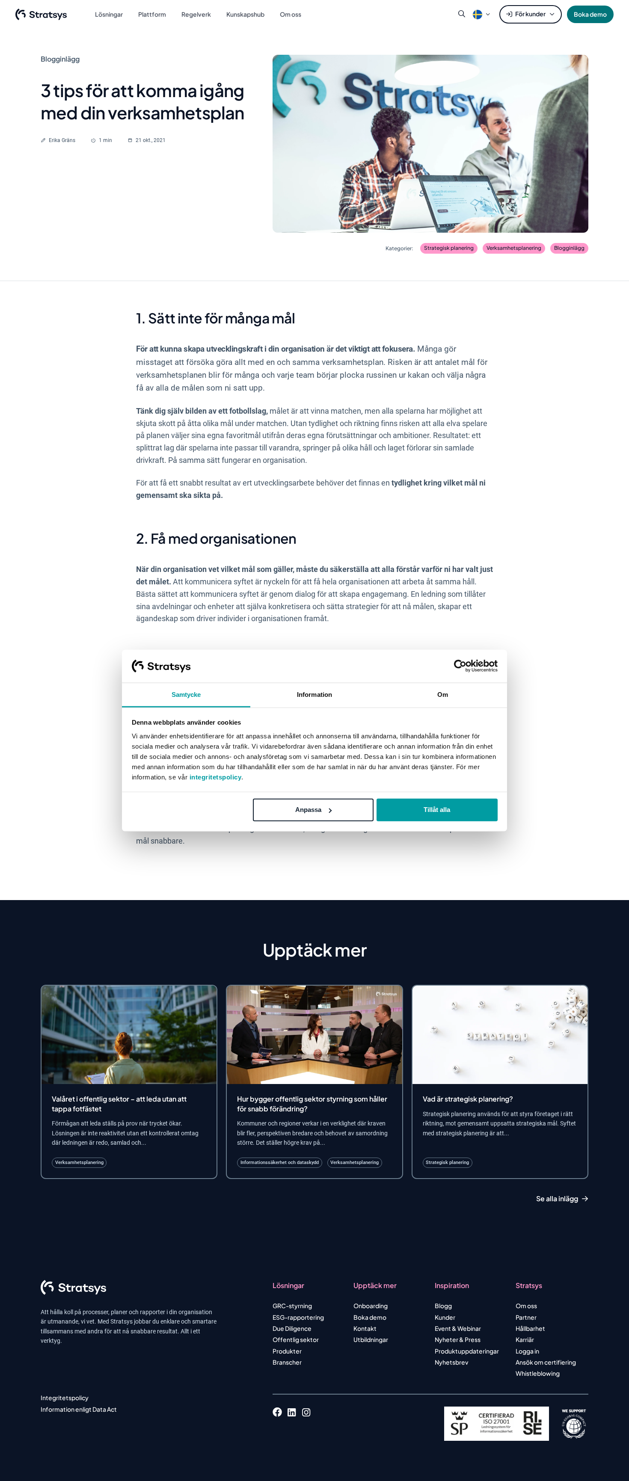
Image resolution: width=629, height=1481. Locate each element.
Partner (526, 1317)
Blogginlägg (569, 248)
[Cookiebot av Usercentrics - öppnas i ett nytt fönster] (460, 666)
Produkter (287, 1351)
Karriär (525, 1339)
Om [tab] (442, 694)
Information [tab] (314, 694)
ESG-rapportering (298, 1317)
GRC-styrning (292, 1305)
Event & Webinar (458, 1328)
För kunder (530, 14)
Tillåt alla (437, 809)
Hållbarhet (530, 1328)
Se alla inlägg (557, 1198)
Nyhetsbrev (451, 1362)
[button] (477, 14)
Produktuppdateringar (467, 1351)
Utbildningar (370, 1339)
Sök (462, 14)
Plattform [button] (152, 14)
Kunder (445, 1317)
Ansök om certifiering (546, 1362)
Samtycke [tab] (186, 694)
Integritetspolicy (65, 1397)
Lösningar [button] (109, 14)
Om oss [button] (290, 14)
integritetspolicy (216, 777)
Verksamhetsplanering (514, 248)
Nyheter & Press (458, 1339)
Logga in (527, 1351)
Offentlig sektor (296, 1339)
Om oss (526, 1305)
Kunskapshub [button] (245, 14)
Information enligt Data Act (79, 1409)
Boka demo (590, 14)
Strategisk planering (449, 248)
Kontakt (365, 1328)
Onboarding (370, 1305)
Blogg (443, 1305)
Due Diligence (292, 1328)
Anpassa (308, 809)
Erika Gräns (62, 140)
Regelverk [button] (196, 14)
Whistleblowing (538, 1373)
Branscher (287, 1362)
